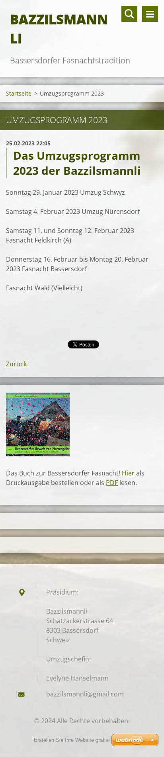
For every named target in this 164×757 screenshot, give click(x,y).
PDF (112, 482)
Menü (150, 14)
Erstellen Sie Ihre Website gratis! (72, 740)
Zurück (16, 364)
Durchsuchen (129, 14)
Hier (128, 473)
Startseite (18, 93)
